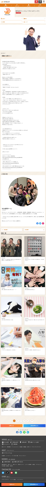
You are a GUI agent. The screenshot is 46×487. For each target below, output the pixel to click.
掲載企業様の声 (4, 464)
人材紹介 (33, 464)
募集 (35, 18)
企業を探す (24, 442)
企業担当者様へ (7, 461)
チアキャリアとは (8, 453)
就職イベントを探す (34, 442)
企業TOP (12, 18)
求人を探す (6, 442)
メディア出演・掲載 (15, 455)
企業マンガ (29, 446)
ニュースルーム (8, 455)
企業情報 (12, 21)
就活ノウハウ (4, 446)
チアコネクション (39, 464)
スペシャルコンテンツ (15, 446)
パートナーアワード (20, 479)
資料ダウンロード (21, 464)
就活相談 (21, 446)
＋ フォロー (18, 12)
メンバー (35, 21)
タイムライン (7, 444)
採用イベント (10, 464)
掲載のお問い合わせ (18, 461)
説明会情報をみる (34, 425)
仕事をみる (11, 425)
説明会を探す (15, 442)
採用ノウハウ (15, 464)
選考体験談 (9, 446)
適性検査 (15, 444)
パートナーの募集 (13, 479)
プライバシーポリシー (22, 455)
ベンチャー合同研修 (28, 464)
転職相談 (24, 446)
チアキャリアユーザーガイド (36, 446)
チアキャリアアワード (5, 479)
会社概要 (3, 455)
